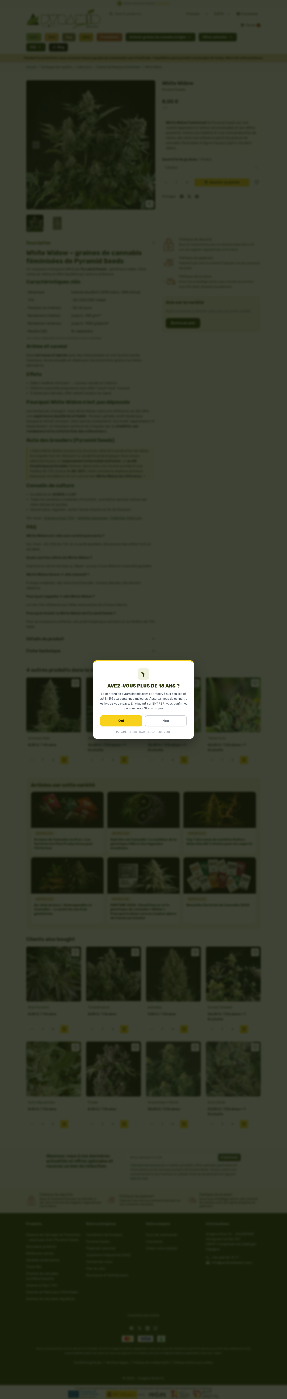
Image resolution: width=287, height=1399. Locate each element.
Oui (121, 721)
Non (165, 721)
